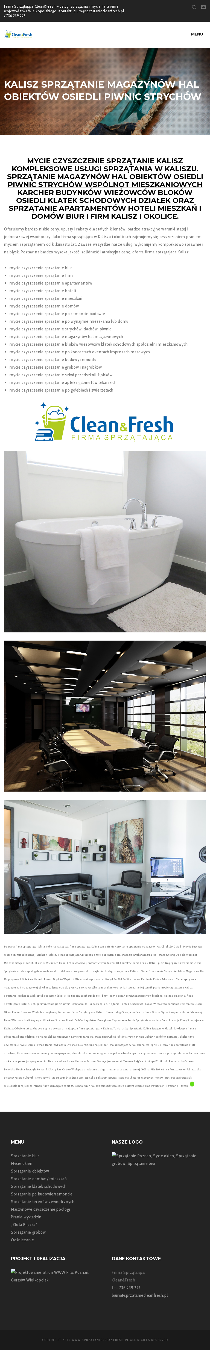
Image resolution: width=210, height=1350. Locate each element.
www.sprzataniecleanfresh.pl (100, 1340)
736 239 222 (130, 1287)
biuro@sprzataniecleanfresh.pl (140, 1295)
